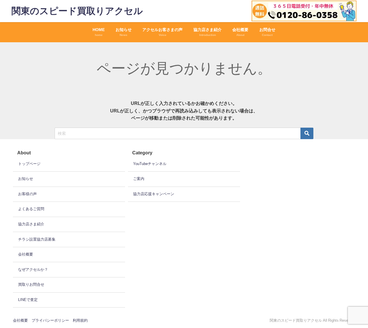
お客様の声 (27, 194)
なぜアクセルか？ (33, 269)
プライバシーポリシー (50, 320)
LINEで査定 (28, 300)
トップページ (29, 164)
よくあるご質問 (31, 209)
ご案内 (138, 179)
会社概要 (25, 254)
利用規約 (80, 320)
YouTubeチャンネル (149, 164)
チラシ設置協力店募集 (36, 239)
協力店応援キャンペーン (153, 194)
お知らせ (25, 179)
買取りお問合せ (31, 284)
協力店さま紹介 (31, 224)
